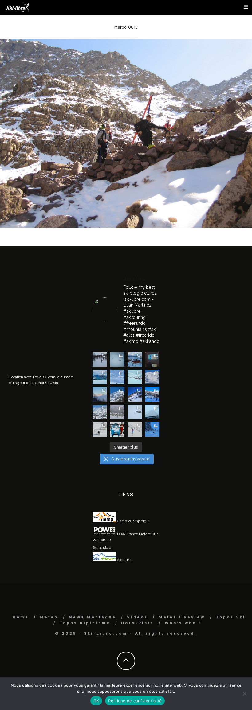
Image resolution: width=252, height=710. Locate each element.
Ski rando (100, 547)
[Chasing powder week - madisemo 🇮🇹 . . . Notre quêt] (100, 429)
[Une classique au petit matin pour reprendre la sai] (100, 394)
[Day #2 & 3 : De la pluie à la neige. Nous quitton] (152, 359)
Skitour (122, 560)
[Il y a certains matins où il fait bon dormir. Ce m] (135, 429)
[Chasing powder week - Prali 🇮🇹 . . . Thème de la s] (117, 429)
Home (21, 617)
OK (96, 700)
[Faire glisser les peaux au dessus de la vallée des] (135, 377)
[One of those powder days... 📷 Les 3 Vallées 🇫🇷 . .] (152, 377)
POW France (127, 534)
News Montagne (92, 617)
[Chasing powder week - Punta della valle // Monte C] (100, 412)
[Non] (244, 694)
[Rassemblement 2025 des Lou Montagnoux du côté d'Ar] (135, 394)
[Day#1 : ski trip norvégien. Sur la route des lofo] (100, 377)
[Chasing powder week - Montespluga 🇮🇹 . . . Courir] (152, 412)
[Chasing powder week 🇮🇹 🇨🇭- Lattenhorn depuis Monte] (135, 412)
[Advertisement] (55, 309)
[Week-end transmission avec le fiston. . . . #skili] (117, 377)
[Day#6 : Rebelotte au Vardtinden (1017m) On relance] (100, 359)
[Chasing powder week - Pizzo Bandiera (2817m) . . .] (152, 394)
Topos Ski (231, 617)
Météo (49, 617)
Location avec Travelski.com (32, 377)
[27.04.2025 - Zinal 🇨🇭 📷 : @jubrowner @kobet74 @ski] (117, 394)
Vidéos (137, 617)
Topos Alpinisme (84, 623)
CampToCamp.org (131, 521)
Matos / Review (182, 617)
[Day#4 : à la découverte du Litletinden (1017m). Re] (117, 359)
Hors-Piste (137, 623)
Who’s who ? (183, 623)
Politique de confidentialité (135, 700)
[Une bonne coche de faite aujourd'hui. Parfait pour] (152, 429)
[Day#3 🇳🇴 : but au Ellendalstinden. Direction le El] (135, 359)
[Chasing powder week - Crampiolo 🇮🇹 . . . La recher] (117, 412)
